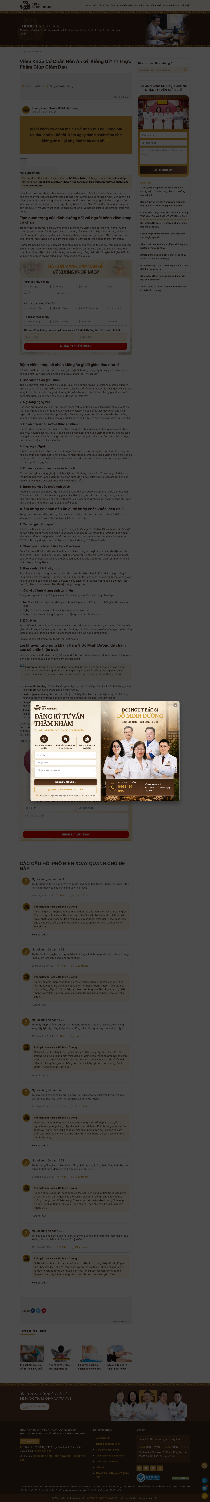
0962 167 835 (125, 789)
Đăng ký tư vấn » (65, 782)
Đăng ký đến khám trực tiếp (67, 789)
